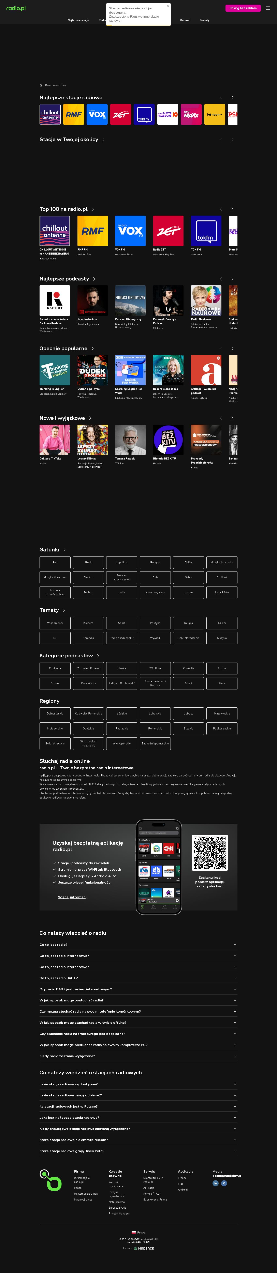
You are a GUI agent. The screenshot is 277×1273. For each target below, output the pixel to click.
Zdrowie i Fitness (88, 668)
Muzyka (222, 638)
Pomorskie (155, 728)
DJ (55, 638)
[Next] (232, 96)
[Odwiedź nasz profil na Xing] (224, 1183)
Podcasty (105, 20)
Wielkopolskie (122, 743)
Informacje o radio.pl (82, 1180)
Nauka (122, 668)
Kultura (88, 623)
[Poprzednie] (221, 207)
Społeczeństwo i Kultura (155, 683)
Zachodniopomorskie (155, 743)
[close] (168, 4)
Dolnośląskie (55, 713)
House (189, 592)
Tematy (204, 20)
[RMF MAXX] (191, 114)
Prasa (78, 1188)
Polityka (155, 623)
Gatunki (185, 20)
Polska (141, 1232)
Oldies (189, 562)
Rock (88, 562)
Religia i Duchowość (122, 683)
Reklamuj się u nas (86, 1193)
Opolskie (88, 728)
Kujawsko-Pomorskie (88, 713)
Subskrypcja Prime (155, 1199)
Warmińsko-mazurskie (88, 743)
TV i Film (155, 668)
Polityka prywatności (116, 1194)
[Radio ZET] (120, 114)
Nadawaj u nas (83, 1199)
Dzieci (222, 623)
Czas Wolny (88, 683)
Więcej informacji (72, 897)
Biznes (55, 683)
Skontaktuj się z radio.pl (153, 1180)
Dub (155, 577)
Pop (55, 562)
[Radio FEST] (214, 114)
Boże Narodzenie (188, 638)
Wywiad (155, 638)
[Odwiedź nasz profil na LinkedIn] (215, 1183)
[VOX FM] (97, 114)
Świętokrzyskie (54, 743)
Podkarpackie (222, 728)
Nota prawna (117, 1202)
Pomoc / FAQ (151, 1193)
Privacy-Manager (119, 1213)
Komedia (88, 638)
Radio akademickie (122, 638)
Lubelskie (155, 713)
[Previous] (221, 96)
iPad (181, 1183)
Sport (122, 623)
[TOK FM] (144, 114)
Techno (88, 592)
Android (183, 1189)
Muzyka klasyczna (55, 577)
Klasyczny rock (155, 592)
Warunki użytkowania (116, 1184)
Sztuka (222, 668)
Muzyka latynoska (221, 562)
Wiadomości (55, 623)
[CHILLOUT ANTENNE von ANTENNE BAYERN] (50, 114)
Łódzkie (122, 713)
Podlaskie (122, 728)
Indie (122, 592)
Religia (188, 623)
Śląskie (188, 728)
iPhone (182, 1178)
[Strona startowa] (41, 85)
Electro (88, 577)
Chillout (222, 577)
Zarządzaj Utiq (118, 1207)
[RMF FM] (73, 114)
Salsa (188, 577)
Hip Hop (121, 562)
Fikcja (222, 683)
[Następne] (232, 207)
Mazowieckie (222, 713)
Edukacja (55, 668)
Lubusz (188, 713)
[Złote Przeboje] (167, 114)
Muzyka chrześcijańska (55, 592)
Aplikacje (148, 1188)
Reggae (155, 562)
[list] (138, 114)
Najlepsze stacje (78, 20)
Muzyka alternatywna (121, 577)
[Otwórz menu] (268, 8)
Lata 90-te (222, 592)
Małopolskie (55, 728)
